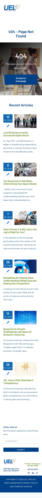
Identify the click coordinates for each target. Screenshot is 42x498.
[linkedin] (33, 473)
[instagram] (29, 473)
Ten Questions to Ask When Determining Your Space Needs (20, 182)
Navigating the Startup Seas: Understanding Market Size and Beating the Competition (19, 280)
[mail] (37, 473)
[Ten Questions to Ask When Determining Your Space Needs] (25, 169)
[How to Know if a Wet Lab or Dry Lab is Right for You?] (25, 218)
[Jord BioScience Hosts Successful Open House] (25, 121)
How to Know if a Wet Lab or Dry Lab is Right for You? (20, 231)
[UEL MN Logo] (9, 459)
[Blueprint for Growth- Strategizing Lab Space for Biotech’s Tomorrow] (25, 318)
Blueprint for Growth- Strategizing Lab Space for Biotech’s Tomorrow (17, 332)
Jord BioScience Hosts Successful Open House (16, 134)
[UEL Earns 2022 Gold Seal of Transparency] (25, 369)
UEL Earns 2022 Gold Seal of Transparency (18, 381)
